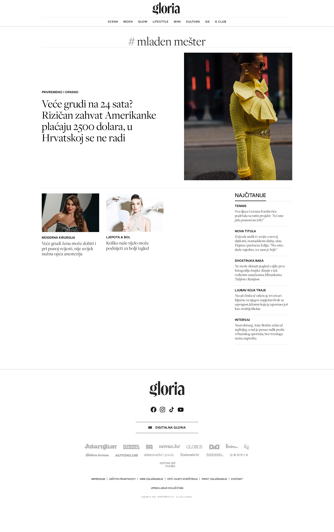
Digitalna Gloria (170, 427)
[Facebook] (153, 409)
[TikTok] (171, 409)
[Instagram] (162, 409)
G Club (220, 21)
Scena (113, 21)
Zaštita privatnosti (122, 479)
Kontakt (237, 479)
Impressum (98, 479)
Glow (143, 21)
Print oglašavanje (214, 479)
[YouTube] (180, 410)
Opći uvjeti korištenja (182, 479)
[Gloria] (166, 8)
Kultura (193, 21)
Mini (177, 21)
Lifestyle (161, 21)
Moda (128, 21)
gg (207, 21)
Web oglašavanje (151, 479)
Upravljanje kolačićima (167, 488)
